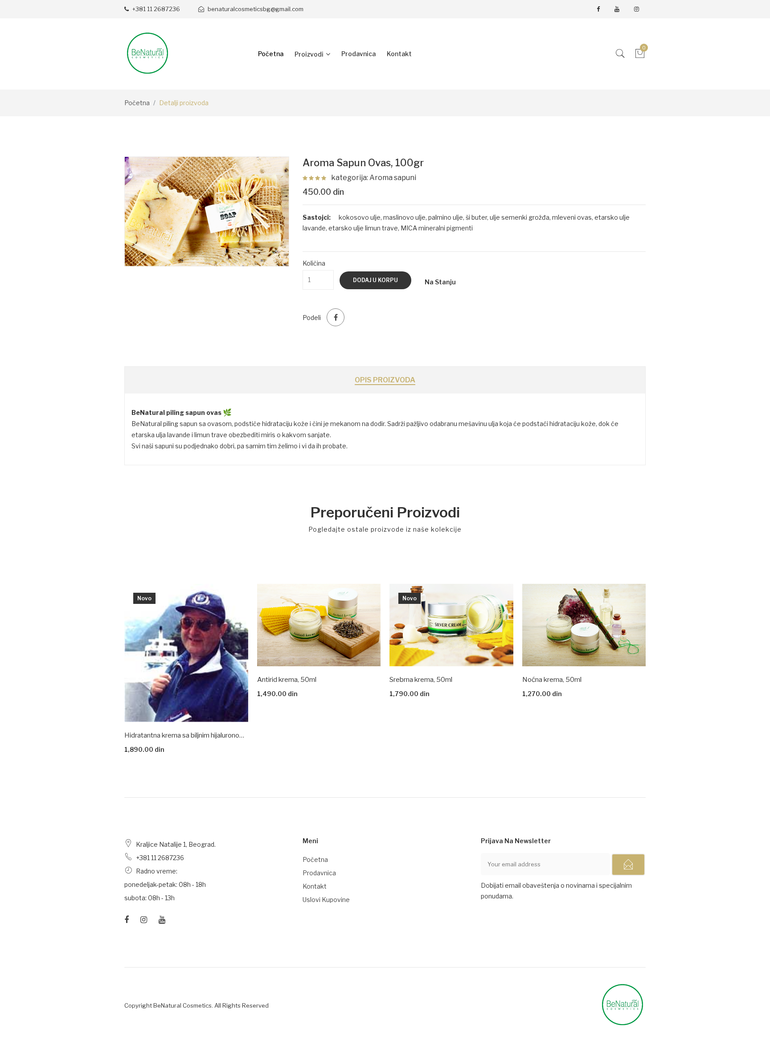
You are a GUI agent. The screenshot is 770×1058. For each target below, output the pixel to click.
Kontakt (399, 53)
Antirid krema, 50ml (286, 680)
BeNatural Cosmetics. (183, 1005)
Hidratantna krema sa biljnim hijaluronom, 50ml (186, 735)
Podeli (312, 317)
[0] (640, 56)
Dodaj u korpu (375, 280)
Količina (314, 263)
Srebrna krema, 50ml (420, 680)
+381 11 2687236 (155, 8)
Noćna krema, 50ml (552, 680)
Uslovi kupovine (326, 899)
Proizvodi (309, 54)
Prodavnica (358, 53)
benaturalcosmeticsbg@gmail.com (254, 8)
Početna (270, 53)
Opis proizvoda (385, 380)
